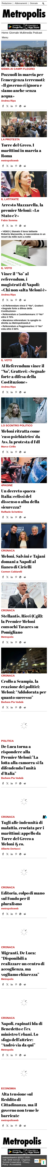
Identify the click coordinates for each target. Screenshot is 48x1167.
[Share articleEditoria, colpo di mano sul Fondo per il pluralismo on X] (7, 914)
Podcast (37, 32)
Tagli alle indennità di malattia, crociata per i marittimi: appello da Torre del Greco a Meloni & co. (22, 833)
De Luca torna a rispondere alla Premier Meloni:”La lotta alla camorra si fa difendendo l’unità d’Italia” (22, 760)
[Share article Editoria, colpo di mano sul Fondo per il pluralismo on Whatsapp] (20, 914)
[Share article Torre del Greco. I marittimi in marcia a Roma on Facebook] (3, 166)
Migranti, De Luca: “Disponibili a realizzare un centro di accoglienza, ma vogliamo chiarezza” (22, 963)
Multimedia (26, 32)
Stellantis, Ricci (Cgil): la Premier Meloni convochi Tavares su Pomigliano (22, 624)
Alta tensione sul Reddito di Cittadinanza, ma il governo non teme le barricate (20, 1104)
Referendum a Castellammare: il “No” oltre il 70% (22, 315)
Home (5, 32)
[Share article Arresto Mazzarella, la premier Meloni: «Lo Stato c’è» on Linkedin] (12, 225)
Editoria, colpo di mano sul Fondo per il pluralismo (23, 898)
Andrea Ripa (8, 100)
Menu (5, 37)
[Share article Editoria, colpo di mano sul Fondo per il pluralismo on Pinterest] (16, 914)
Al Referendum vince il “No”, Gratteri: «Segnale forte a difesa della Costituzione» (22, 308)
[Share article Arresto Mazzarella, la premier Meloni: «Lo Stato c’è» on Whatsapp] (20, 225)
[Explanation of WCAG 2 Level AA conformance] (40, 1162)
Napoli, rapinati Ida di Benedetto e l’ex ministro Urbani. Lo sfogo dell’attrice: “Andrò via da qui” (21, 1034)
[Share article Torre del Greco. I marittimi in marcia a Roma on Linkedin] (12, 166)
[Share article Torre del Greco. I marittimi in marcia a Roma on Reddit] (25, 166)
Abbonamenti (21, 3)
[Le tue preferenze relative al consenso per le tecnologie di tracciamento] (43, 1162)
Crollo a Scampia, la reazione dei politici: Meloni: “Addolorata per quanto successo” (23, 689)
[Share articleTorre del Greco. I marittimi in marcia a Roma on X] (7, 166)
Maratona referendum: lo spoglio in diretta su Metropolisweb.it (21, 321)
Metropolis (7, 637)
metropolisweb (10, 160)
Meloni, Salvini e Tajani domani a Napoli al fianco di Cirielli (23, 561)
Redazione (7, 3)
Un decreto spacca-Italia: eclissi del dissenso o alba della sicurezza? (20, 499)
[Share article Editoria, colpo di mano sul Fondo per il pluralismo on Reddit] (25, 914)
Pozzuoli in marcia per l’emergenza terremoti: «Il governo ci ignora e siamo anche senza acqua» (23, 85)
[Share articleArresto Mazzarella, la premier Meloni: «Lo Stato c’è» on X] (7, 225)
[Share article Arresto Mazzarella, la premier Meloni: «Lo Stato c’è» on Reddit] (25, 225)
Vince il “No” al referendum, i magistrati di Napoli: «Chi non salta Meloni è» (24, 282)
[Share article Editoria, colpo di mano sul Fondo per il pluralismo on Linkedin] (12, 914)
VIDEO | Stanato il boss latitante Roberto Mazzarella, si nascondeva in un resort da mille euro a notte (23, 234)
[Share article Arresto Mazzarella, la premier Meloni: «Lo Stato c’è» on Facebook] (3, 225)
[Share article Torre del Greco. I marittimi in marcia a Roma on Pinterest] (16, 166)
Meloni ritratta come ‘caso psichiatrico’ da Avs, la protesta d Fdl (20, 436)
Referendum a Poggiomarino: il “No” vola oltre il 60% (22, 327)
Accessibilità (15, 1164)
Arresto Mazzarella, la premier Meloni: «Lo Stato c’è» (22, 210)
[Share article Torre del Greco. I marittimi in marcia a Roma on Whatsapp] (20, 166)
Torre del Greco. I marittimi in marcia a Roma (21, 150)
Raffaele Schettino (12, 511)
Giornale (34, 3)
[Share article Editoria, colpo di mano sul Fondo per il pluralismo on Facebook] (3, 914)
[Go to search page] (43, 3)
